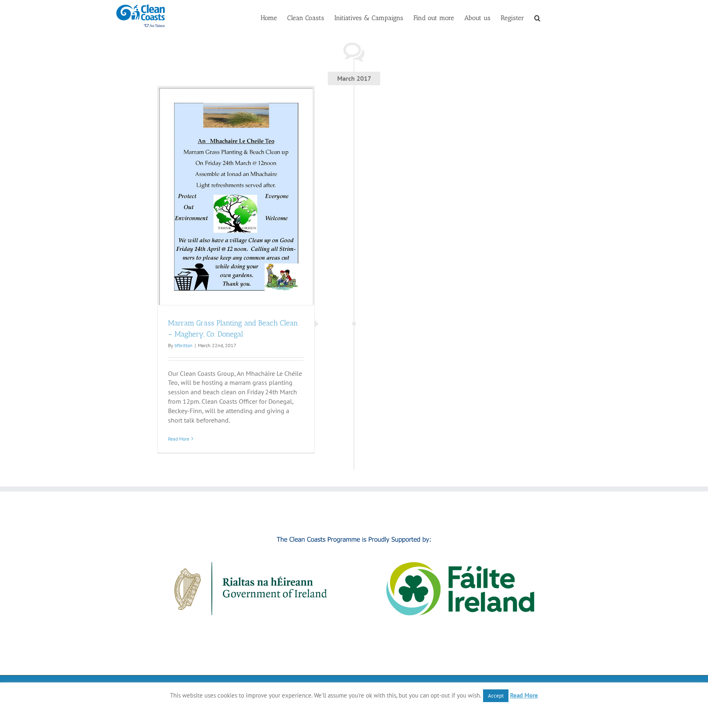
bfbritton (184, 345)
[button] (537, 17)
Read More (178, 439)
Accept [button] (496, 695)
